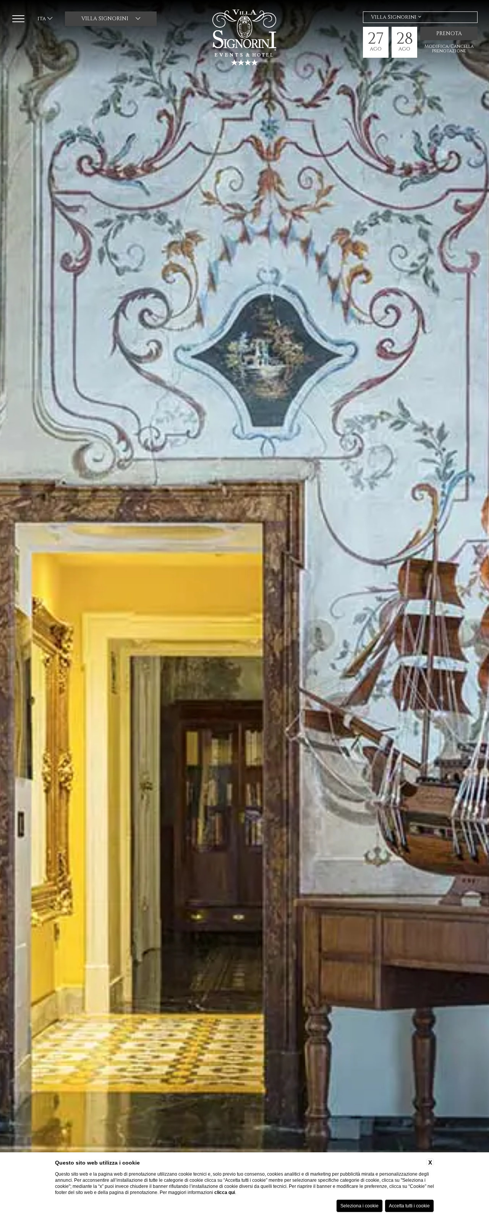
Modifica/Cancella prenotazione (449, 48)
